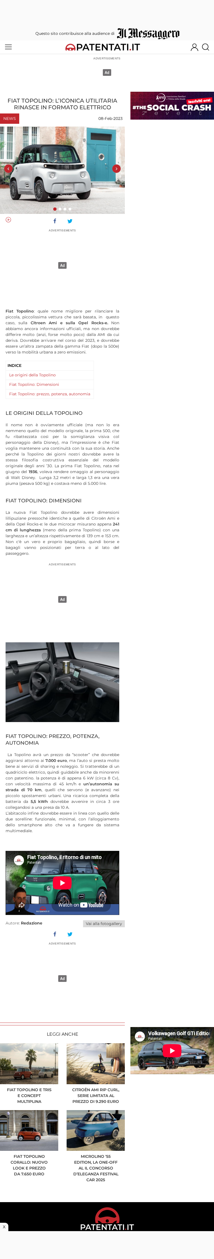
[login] (194, 47)
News (9, 118)
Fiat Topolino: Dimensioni (34, 384)
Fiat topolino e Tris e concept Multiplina (29, 1095)
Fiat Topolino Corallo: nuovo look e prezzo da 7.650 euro (29, 1165)
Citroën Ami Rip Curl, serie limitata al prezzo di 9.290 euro (95, 1095)
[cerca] (207, 47)
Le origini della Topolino (32, 374)
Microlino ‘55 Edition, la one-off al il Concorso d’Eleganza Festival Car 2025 (95, 1168)
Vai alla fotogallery (104, 923)
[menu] (8, 47)
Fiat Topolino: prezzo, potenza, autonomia (49, 393)
